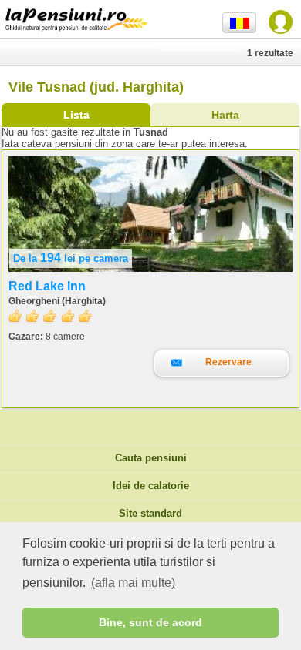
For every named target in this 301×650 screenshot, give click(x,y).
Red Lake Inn (47, 286)
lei (70, 258)
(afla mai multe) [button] (133, 582)
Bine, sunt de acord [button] (150, 622)
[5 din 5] (50, 316)
